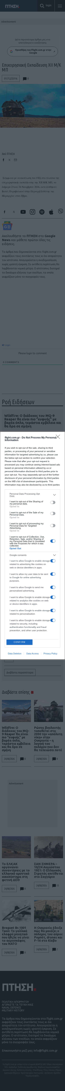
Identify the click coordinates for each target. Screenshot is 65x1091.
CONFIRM (19, 642)
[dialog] (32, 546)
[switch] (52, 502)
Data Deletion (14, 653)
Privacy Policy (50, 653)
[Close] (59, 438)
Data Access (32, 653)
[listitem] (32, 495)
